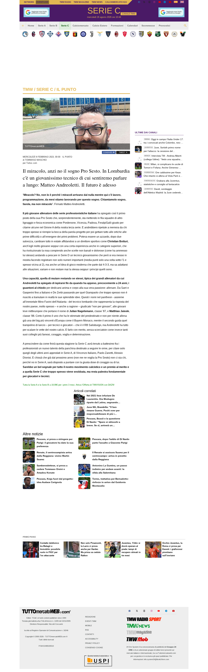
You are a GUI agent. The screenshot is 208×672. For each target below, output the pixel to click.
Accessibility (91, 639)
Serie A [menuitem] (42, 25)
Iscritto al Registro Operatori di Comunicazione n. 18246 (46, 630)
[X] (144, 2)
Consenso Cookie (94, 648)
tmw (28, 89)
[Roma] (149, 34)
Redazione (90, 617)
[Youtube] (159, 2)
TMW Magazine (81, 2)
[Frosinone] (66, 34)
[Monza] (124, 34)
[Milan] (116, 34)
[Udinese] (174, 34)
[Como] (50, 34)
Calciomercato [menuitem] (81, 25)
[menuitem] (22, 25)
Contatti (89, 634)
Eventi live (42, 2)
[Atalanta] (25, 34)
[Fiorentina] (58, 34)
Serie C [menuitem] (65, 25)
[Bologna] (33, 34)
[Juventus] (91, 34)
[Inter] (83, 34)
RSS (87, 630)
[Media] (170, 2)
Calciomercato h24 (116, 2)
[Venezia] (182, 34)
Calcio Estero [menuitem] (99, 25)
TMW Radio (65, 2)
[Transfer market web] (182, 2)
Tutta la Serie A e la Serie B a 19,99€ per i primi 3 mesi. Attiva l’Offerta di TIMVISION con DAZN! (68, 385)
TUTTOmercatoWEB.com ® (56, 637)
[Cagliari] (42, 34)
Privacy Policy (92, 643)
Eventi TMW (90, 621)
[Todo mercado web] (176, 2)
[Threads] (149, 2)
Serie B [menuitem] (53, 25)
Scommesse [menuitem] (148, 25)
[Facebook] (139, 2)
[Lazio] (100, 34)
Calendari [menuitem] (132, 25)
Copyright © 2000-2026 (34, 637)
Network (29, 2)
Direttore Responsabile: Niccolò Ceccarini (46, 624)
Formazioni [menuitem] (117, 25)
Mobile (88, 626)
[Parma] (141, 34)
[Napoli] (133, 34)
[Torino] (166, 34)
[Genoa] (75, 34)
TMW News (97, 2)
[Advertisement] (104, 512)
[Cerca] (185, 25)
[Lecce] (108, 34)
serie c (44, 89)
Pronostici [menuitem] (164, 25)
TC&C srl (35, 618)
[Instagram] (154, 2)
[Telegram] (164, 2)
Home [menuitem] (31, 25)
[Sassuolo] (158, 34)
